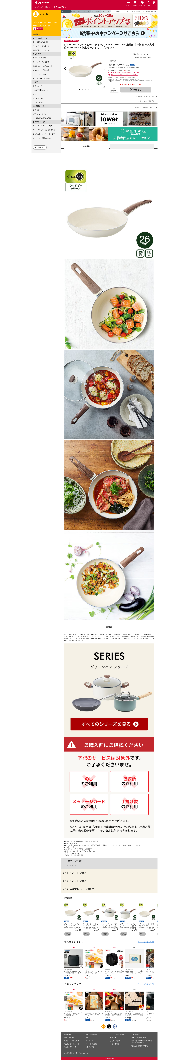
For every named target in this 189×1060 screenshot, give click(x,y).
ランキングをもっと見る (146, 942)
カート (88, 1037)
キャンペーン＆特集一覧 (41, 46)
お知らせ (36, 94)
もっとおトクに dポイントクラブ (44, 134)
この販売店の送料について (142, 57)
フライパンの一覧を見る (146, 101)
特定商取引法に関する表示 (42, 118)
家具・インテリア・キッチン (81, 11)
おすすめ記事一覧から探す (42, 78)
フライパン (106, 11)
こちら (87, 1053)
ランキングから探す (39, 74)
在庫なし (67, 934)
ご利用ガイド (37, 86)
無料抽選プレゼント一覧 (41, 50)
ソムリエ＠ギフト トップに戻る (143, 96)
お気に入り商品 (69, 1037)
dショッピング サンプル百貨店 (43, 126)
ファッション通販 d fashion (42, 138)
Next (152, 956)
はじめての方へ (38, 102)
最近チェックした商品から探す (43, 66)
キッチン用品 (96, 11)
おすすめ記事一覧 (91, 1034)
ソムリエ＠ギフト (70, 865)
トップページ (66, 11)
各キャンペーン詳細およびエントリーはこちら (124, 75)
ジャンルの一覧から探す (41, 62)
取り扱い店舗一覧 (70, 1047)
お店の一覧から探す (39, 58)
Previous (65, 956)
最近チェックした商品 (71, 1041)
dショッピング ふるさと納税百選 (44, 130)
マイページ (89, 1041)
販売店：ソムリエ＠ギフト (142, 54)
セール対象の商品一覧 (40, 42)
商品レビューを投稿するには (144, 107)
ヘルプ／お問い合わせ (40, 90)
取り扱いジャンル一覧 (71, 1044)
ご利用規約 (36, 110)
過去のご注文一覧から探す (42, 70)
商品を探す (68, 1034)
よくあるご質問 (38, 98)
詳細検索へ (36, 34)
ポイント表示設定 (91, 1044)
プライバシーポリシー (40, 114)
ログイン (40, 147)
